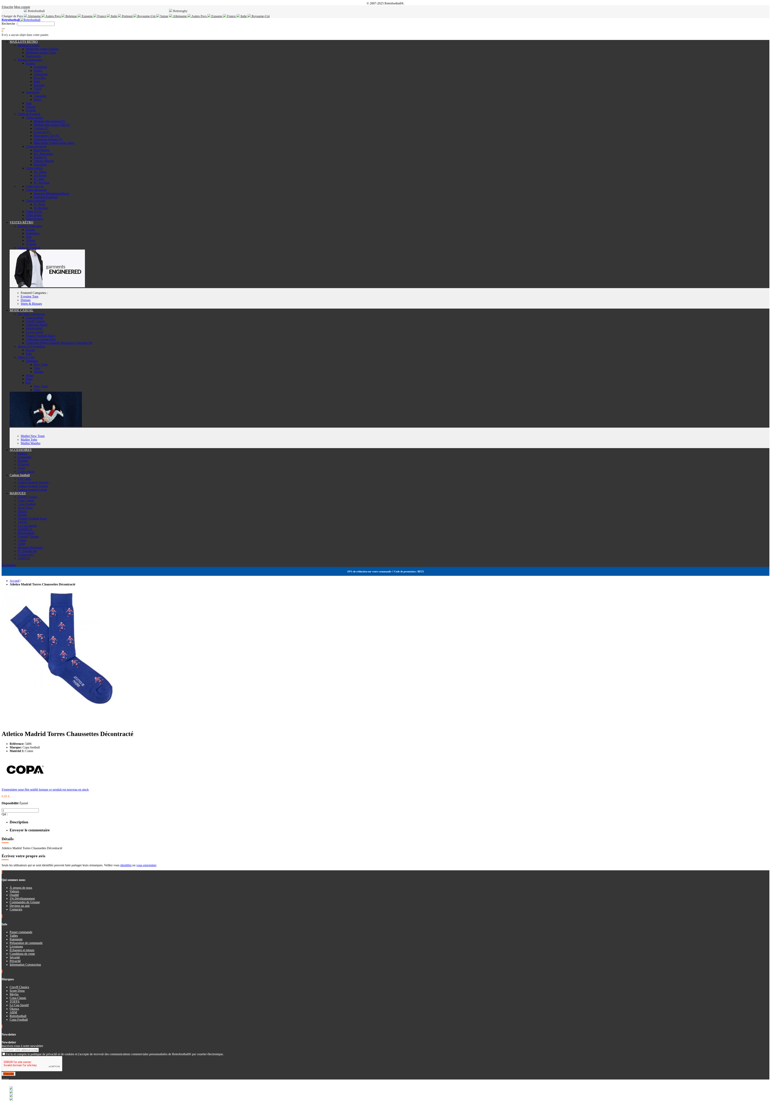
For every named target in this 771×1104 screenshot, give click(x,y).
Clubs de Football (29, 114)
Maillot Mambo (30, 443)
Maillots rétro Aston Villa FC (52, 124)
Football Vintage (28, 536)
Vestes (30, 375)
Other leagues (34, 218)
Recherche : (9, 23)
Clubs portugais (36, 200)
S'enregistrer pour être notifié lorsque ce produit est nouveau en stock (45, 789)
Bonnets (23, 460)
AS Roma (40, 175)
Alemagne (34, 16)
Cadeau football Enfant (32, 489)
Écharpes (23, 464)
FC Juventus (42, 182)
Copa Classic (26, 500)
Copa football (34, 317)
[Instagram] (5, 1077)
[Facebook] (2, 1077)
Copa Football (27, 504)
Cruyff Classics (35, 321)
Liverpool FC (42, 132)
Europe (30, 63)
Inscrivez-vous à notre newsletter (22, 1046)
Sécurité (15, 957)
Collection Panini (37, 324)
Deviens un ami (20, 905)
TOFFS (23, 522)
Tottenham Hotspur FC (48, 139)
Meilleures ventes (29, 45)
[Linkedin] (7, 1077)
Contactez (16, 909)
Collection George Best (40, 339)
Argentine (40, 96)
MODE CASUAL (21, 310)
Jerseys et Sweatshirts (31, 346)
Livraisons (16, 946)
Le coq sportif (34, 332)
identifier (126, 865)
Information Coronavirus (25, 964)
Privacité (15, 961)
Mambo (39, 371)
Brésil (37, 99)
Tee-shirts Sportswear (31, 314)
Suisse (163, 16)
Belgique (71, 16)
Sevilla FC (40, 157)
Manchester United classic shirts (54, 143)
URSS (38, 88)
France (102, 16)
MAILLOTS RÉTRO (24, 41)
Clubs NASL (34, 211)
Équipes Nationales (30, 59)
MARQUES (18, 493)
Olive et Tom (26, 357)
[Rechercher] (3, 28)
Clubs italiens (34, 168)
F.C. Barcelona (43, 153)
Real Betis (40, 164)
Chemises (32, 361)
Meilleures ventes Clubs (41, 52)
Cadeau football (20, 475)
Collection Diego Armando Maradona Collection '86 (59, 343)
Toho (37, 368)
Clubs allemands (36, 190)
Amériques (33, 92)
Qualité (14, 895)
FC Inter (39, 179)
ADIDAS (24, 558)
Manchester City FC (46, 135)
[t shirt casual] (46, 425)
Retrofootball (34, 328)
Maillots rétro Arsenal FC (50, 121)
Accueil (14, 580)
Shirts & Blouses (31, 303)
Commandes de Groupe (25, 902)
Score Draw (25, 507)
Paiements (16, 939)
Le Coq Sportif (27, 525)
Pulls (29, 353)
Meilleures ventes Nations (42, 49)
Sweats (30, 350)
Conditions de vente (22, 953)
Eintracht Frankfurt (46, 197)
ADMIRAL (25, 529)
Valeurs (14, 891)
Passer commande (21, 932)
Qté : (5, 814)
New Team (41, 364)
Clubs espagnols (36, 146)
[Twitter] (4, 1077)
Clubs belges (34, 215)
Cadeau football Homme (33, 482)
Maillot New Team (33, 436)
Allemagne (180, 16)
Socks (21, 468)
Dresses (26, 300)
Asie (29, 103)
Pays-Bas (40, 78)
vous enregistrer (146, 865)
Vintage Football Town (40, 335)
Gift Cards (24, 478)
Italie (114, 16)
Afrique (31, 106)
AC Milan (40, 171)
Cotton (22, 540)
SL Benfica (41, 208)
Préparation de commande (26, 943)
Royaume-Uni (146, 16)
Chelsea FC (41, 128)
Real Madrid (42, 150)
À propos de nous (21, 887)
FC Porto (39, 204)
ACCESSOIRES (21, 450)
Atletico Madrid (44, 161)
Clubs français (35, 186)
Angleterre (40, 67)
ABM (21, 543)
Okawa (22, 511)
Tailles (14, 935)
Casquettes (24, 457)
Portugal (127, 16)
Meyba (22, 515)
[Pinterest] (8, 1077)
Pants (29, 379)
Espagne (87, 16)
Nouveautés (33, 56)
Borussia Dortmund (30, 547)
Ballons (22, 453)
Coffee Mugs (26, 471)
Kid (28, 382)
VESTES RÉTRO (21, 222)
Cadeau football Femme (33, 486)
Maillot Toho (29, 439)
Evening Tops (29, 296)
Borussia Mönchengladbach (51, 193)
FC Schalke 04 (27, 551)
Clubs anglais (34, 117)
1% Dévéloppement (22, 898)
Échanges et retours (22, 950)
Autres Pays (53, 16)
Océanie (31, 110)
